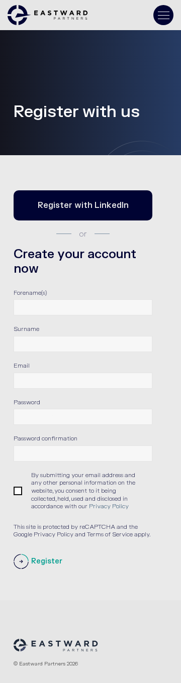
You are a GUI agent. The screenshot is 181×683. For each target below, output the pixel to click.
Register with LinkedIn (83, 205)
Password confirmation (45, 438)
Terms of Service (110, 534)
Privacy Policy (109, 506)
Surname (26, 329)
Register (46, 561)
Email (22, 366)
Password (27, 402)
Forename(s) (30, 293)
